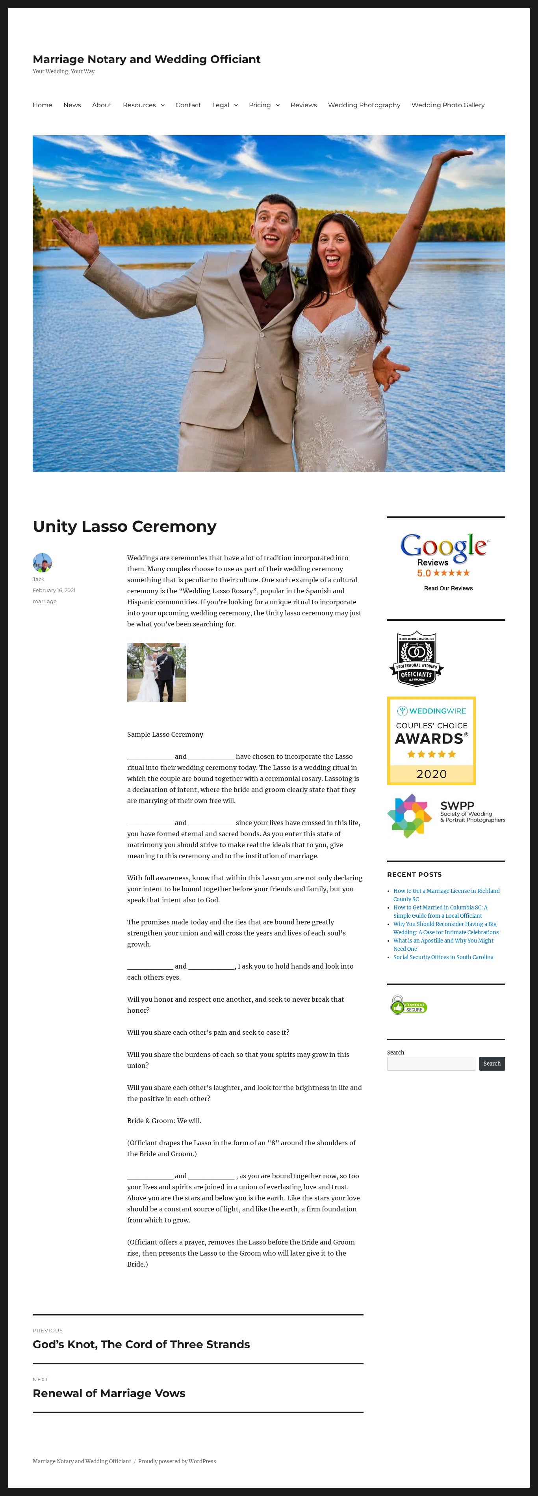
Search (395, 1052)
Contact (188, 105)
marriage (45, 601)
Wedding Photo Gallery (448, 105)
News (72, 105)
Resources (139, 105)
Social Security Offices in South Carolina (443, 957)
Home (42, 105)
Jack (39, 579)
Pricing (260, 105)
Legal (220, 105)
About (102, 105)
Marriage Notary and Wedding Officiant (147, 59)
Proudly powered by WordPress (177, 1461)
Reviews (304, 105)
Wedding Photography (364, 105)
